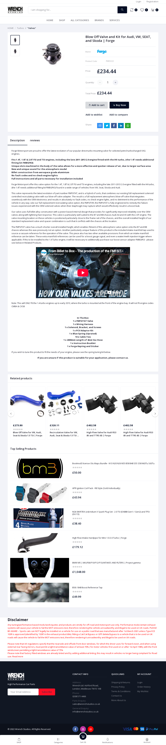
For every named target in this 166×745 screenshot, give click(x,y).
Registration (152, 1)
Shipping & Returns (120, 682)
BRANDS (99, 20)
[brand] (102, 51)
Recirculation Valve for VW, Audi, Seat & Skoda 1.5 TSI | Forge (64, 434)
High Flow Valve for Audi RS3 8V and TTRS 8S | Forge (101, 434)
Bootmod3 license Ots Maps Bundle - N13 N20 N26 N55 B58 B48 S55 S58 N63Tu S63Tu (113, 463)
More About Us (118, 700)
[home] (38, 676)
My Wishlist (142, 691)
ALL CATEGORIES (80, 20)
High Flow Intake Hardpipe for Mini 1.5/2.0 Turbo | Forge (99, 538)
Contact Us (116, 695)
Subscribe (47, 691)
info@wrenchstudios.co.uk (85, 711)
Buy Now (120, 105)
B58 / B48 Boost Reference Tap (87, 587)
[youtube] (91, 729)
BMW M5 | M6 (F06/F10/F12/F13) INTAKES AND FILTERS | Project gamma (106, 563)
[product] (39, 468)
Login (138, 1)
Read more (17, 656)
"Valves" (31, 28)
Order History (144, 686)
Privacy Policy (118, 686)
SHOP (62, 20)
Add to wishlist (94, 114)
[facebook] (75, 729)
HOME (50, 20)
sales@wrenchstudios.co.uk (86, 703)
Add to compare (118, 114)
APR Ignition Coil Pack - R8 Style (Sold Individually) (96, 488)
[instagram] (83, 729)
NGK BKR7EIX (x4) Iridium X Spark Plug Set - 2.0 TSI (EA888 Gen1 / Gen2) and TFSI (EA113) (111, 513)
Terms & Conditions (120, 691)
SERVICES (114, 20)
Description (17, 140)
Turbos (20, 28)
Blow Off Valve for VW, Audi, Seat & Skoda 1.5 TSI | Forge (27, 434)
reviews (35, 140)
